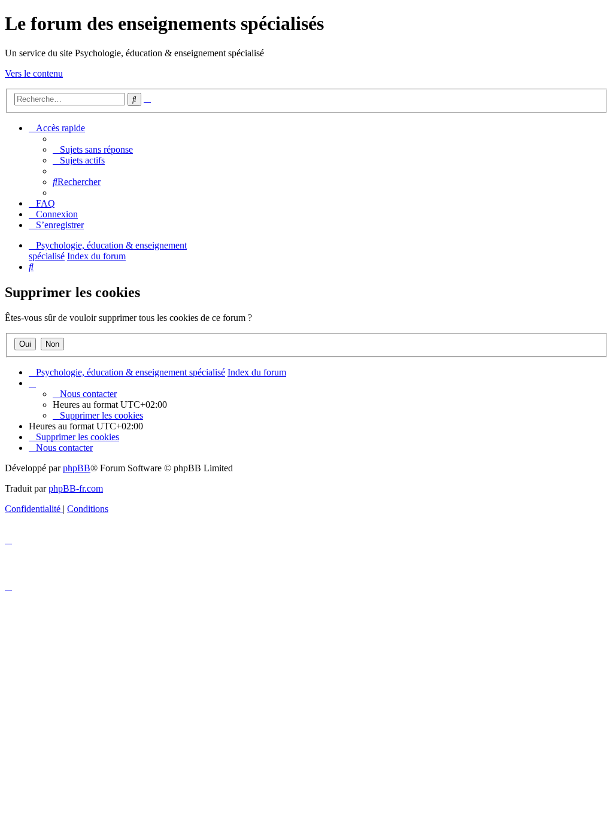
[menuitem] (93, 149)
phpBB (76, 468)
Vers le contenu (34, 73)
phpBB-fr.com (75, 488)
